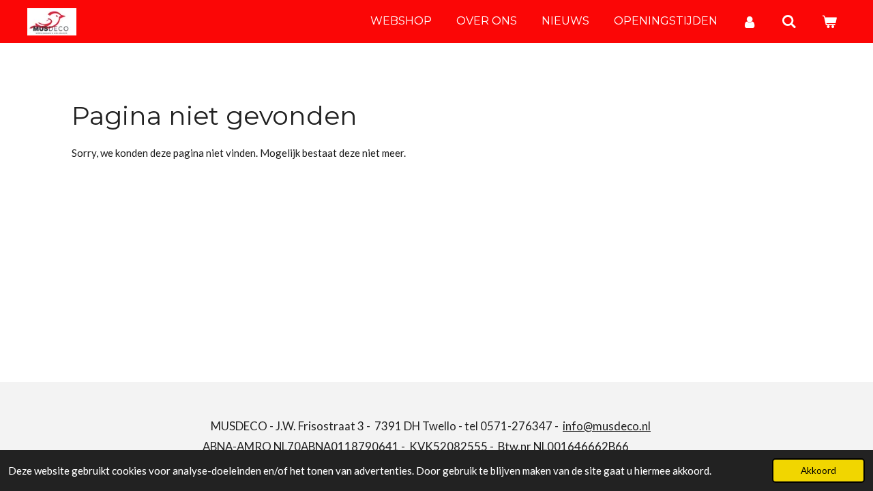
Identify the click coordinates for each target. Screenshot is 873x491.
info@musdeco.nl (607, 426)
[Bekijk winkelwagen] (829, 21)
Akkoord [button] (818, 470)
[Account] (749, 21)
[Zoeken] (789, 21)
